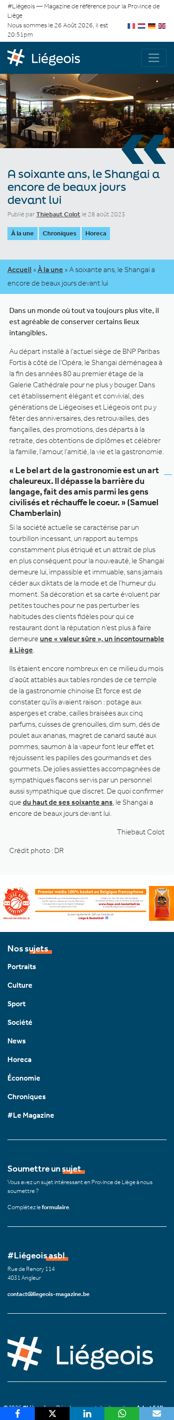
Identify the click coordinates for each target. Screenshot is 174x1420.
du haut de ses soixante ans (68, 802)
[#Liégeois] (47, 58)
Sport (16, 1003)
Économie (23, 1078)
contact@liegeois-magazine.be (48, 1293)
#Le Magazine (30, 1115)
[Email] (156, 1413)
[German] (152, 25)
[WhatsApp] (121, 1413)
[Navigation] (154, 58)
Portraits (21, 966)
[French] (132, 25)
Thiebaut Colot (58, 214)
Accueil (19, 269)
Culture (19, 985)
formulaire (55, 1207)
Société (19, 1022)
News (16, 1040)
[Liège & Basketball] (87, 902)
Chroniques (60, 233)
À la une (22, 233)
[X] (52, 1413)
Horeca (95, 233)
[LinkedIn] (87, 1413)
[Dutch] (142, 25)
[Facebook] (17, 1413)
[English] (162, 25)
